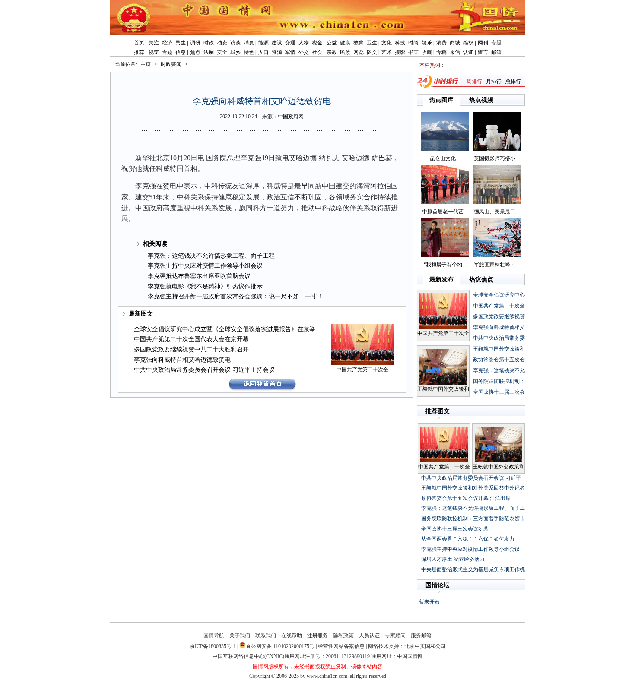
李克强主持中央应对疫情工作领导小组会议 (205, 265)
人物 (303, 43)
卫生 (372, 43)
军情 (290, 52)
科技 (400, 43)
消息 (249, 43)
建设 (277, 43)
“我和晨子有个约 (443, 265)
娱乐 (427, 43)
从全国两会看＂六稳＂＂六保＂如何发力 (467, 539)
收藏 (427, 52)
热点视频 (481, 100)
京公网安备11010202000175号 (280, 646)
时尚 (413, 43)
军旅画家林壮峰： (494, 265)
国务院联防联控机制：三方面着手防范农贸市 (473, 518)
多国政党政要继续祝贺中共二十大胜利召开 (191, 349)
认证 (468, 52)
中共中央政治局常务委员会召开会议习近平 (471, 478)
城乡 (235, 52)
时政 (208, 43)
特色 (249, 52)
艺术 (386, 52)
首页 (139, 43)
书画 (413, 52)
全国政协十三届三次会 (499, 392)
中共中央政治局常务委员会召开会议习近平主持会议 (204, 370)
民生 (180, 43)
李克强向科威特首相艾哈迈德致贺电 (182, 360)
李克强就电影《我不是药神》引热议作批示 (205, 286)
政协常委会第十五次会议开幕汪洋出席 (466, 498)
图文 (372, 52)
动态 (222, 43)
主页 (145, 64)
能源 (263, 43)
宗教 (332, 52)
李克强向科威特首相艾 (499, 327)
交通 (290, 43)
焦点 (195, 52)
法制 (208, 52)
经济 (167, 43)
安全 (222, 52)
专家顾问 (395, 635)
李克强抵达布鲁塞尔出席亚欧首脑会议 (199, 276)
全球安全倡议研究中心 (499, 295)
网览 (358, 52)
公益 (332, 43)
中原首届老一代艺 (443, 212)
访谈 (235, 43)
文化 (386, 43)
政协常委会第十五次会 (499, 360)
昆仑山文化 (443, 158)
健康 (345, 43)
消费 (441, 43)
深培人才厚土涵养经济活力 (453, 559)
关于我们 (239, 635)
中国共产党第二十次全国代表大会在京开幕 (191, 339)
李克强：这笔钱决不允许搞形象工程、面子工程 (211, 256)
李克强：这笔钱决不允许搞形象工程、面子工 (473, 508)
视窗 (154, 52)
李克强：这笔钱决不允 (499, 370)
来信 (455, 52)
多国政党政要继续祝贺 (499, 316)
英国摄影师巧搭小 (494, 158)
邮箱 (496, 52)
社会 (317, 52)
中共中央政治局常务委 (499, 338)
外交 (303, 52)
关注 (154, 43)
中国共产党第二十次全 (362, 370)
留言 (483, 52)
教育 (358, 43)
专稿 (441, 52)
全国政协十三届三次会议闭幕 (455, 529)
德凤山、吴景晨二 (494, 212)
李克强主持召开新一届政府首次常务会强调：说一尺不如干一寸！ (235, 296)
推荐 (139, 52)
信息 (180, 52)
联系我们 (265, 635)
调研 (195, 43)
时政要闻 (171, 64)
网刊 (483, 43)
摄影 (400, 52)
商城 (455, 43)
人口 (263, 52)
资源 (277, 52)
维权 (468, 43)
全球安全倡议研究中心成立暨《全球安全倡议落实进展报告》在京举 (224, 329)
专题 (496, 43)
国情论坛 (437, 585)
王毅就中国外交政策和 (443, 389)
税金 (317, 43)
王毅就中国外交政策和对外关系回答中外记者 (473, 488)
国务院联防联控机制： (499, 381)
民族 (345, 52)
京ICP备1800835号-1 (213, 646)
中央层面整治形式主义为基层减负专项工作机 (473, 569)
